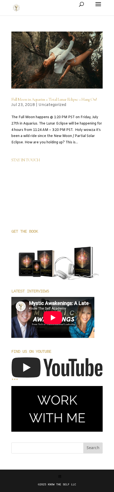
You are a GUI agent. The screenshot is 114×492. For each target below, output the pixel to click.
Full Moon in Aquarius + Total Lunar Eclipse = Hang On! (54, 99)
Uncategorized (52, 105)
